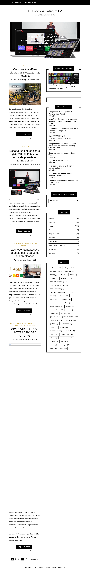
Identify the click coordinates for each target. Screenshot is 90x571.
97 (26, 559)
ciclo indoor (66, 278)
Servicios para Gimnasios (64, 245)
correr (71, 292)
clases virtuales (57, 289)
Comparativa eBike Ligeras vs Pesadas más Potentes (25, 72)
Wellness (64, 253)
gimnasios (71, 320)
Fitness (25, 65)
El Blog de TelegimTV (45, 11)
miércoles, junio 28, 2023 (29, 339)
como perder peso (57, 292)
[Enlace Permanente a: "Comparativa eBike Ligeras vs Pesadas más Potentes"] (25, 94)
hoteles (54, 327)
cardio (73, 275)
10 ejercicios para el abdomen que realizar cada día (62, 167)
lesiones (64, 327)
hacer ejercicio (67, 324)
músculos (70, 331)
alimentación (56, 271)
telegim (66, 345)
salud (64, 341)
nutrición (54, 334)
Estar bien (17, 244)
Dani (18, 260)
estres (69, 310)
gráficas (54, 324)
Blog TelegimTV (16, 2)
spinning (54, 345)
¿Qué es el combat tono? (58, 160)
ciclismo (54, 278)
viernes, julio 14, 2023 (29, 260)
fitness (54, 313)
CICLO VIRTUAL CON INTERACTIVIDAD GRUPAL (25, 332)
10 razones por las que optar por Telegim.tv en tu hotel (61, 174)
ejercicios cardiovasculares (60, 303)
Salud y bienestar (64, 241)
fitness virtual (66, 313)
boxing (53, 275)
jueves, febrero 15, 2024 (32, 164)
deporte (64, 296)
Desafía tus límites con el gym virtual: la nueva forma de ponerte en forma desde (45, 40)
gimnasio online (56, 320)
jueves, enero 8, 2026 (32, 80)
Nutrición (64, 237)
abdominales (55, 268)
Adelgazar (45, 34)
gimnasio (55, 317)
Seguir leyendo (24, 134)
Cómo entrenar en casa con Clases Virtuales (62, 154)
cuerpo (53, 296)
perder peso (67, 334)
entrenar (70, 306)
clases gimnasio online (59, 285)
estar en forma (57, 310)
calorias (64, 275)
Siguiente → (34, 559)
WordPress (61, 567)
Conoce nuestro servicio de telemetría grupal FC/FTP (63, 182)
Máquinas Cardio (64, 234)
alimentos (69, 271)
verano (53, 348)
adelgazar (69, 268)
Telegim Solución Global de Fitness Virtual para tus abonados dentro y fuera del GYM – (62, 146)
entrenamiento (56, 306)
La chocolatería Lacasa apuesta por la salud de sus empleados (25, 253)
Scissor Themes (37, 567)
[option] (45, 40)
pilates (53, 338)
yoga (63, 348)
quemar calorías (66, 338)
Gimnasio (21, 323)
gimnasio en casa (70, 317)
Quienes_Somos (30, 2)
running (54, 341)
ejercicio (54, 299)
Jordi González (46, 46)
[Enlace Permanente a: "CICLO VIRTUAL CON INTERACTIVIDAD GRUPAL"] (25, 425)
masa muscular (56, 331)
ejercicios (66, 299)
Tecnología (30, 325)
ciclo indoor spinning (58, 282)
